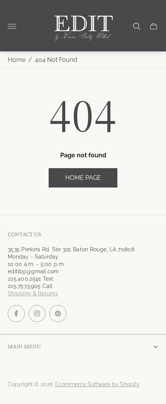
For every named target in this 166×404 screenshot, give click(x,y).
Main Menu (24, 346)
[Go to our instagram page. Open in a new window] (37, 313)
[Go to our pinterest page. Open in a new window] (57, 313)
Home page (83, 177)
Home (16, 59)
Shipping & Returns (33, 293)
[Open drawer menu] (11, 26)
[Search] (136, 26)
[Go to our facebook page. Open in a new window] (16, 313)
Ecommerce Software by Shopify (97, 384)
